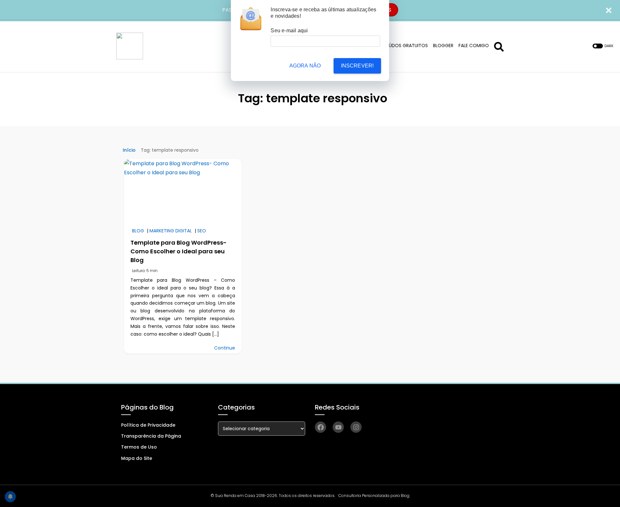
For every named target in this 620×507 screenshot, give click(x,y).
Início (129, 150)
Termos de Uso (139, 447)
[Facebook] (320, 427)
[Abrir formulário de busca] (499, 46)
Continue (224, 348)
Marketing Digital (171, 231)
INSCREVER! (357, 65)
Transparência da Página (151, 436)
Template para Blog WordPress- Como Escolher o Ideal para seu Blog (178, 251)
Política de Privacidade (148, 425)
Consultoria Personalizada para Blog (373, 495)
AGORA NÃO (305, 65)
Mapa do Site (136, 458)
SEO (201, 231)
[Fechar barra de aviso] (609, 9)
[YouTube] (338, 427)
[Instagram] (356, 427)
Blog (138, 231)
